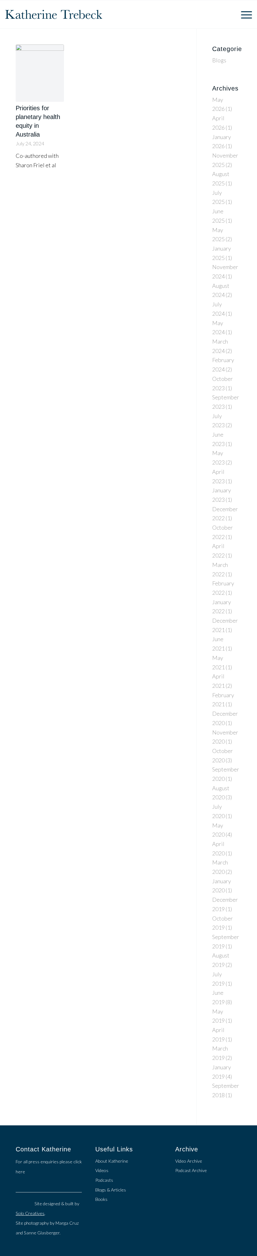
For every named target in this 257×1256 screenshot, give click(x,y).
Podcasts (104, 1180)
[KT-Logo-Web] (53, 14)
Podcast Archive (191, 1170)
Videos (101, 1170)
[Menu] (243, 14)
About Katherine (111, 1161)
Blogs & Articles (110, 1189)
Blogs (219, 60)
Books (101, 1199)
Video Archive (188, 1161)
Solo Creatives (30, 1213)
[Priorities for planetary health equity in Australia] (40, 73)
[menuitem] (243, 14)
